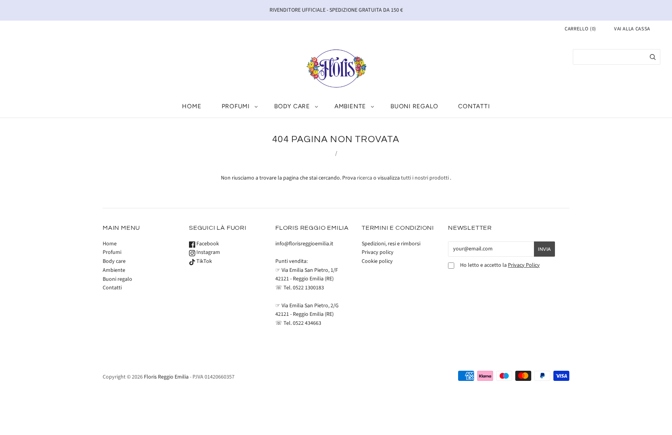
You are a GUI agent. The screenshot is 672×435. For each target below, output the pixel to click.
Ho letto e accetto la (500, 265)
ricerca (364, 178)
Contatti (474, 106)
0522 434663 (307, 323)
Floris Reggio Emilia (166, 377)
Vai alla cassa (632, 28)
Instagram (207, 252)
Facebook (207, 244)
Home (191, 106)
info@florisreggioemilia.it (304, 244)
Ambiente (350, 106)
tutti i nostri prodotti (425, 178)
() (580, 28)
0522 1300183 (308, 288)
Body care (292, 106)
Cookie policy (377, 261)
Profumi (236, 106)
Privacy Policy (524, 265)
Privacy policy (378, 252)
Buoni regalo (414, 106)
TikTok (203, 261)
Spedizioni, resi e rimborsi (391, 244)
